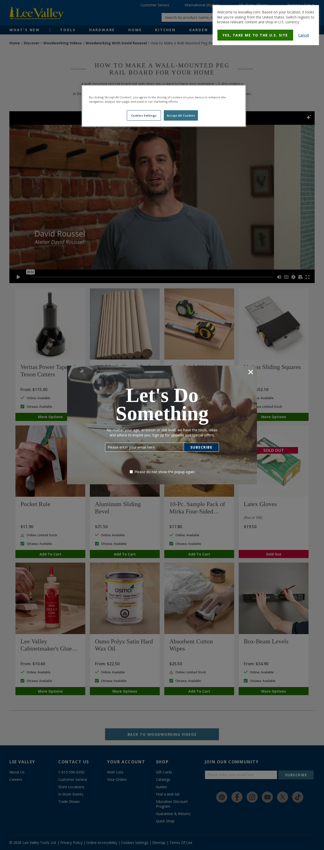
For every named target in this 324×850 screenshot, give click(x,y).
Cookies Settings (144, 115)
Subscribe (201, 447)
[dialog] (266, 25)
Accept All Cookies (181, 115)
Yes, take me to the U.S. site (255, 35)
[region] (164, 106)
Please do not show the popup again (164, 471)
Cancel (303, 35)
